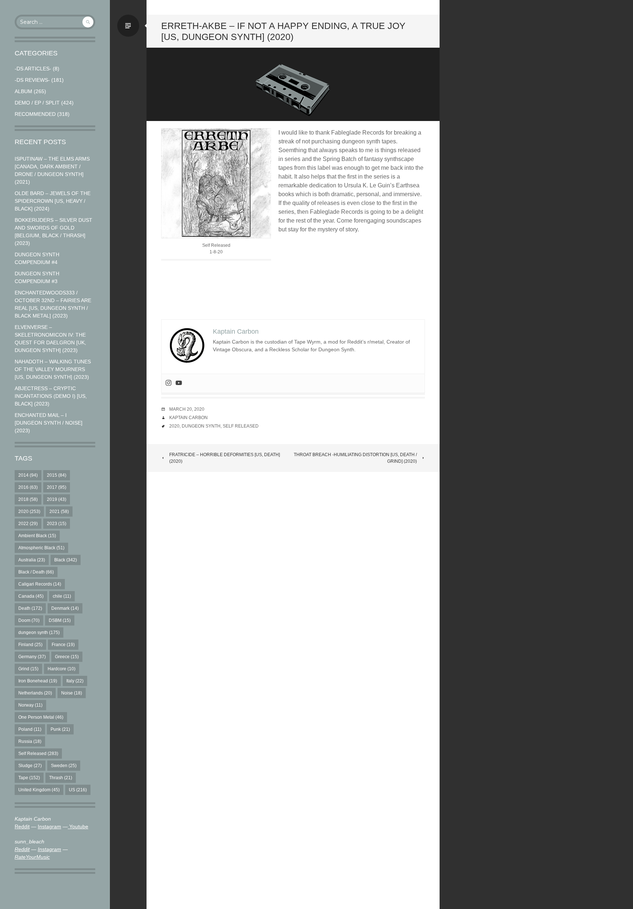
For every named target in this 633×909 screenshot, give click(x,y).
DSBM (60, 620)
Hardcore (61, 668)
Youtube (78, 826)
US (78, 789)
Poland (29, 729)
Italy (75, 680)
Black (65, 559)
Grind (28, 668)
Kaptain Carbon (188, 417)
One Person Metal (40, 717)
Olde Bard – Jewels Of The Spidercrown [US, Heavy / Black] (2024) (52, 201)
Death (30, 608)
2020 (29, 511)
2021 (59, 511)
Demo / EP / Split (37, 103)
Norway (30, 705)
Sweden (64, 765)
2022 (28, 523)
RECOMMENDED (35, 114)
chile (62, 596)
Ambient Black (37, 535)
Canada (31, 596)
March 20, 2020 (186, 409)
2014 (28, 475)
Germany (32, 656)
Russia (29, 741)
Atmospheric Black (41, 547)
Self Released (38, 753)
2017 (56, 487)
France (63, 644)
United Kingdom (39, 789)
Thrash (60, 777)
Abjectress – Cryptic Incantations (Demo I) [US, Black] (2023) (51, 396)
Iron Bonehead (37, 680)
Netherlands (35, 693)
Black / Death (36, 572)
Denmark (65, 608)
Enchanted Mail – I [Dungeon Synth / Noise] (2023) (48, 422)
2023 (56, 523)
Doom (29, 620)
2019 (56, 499)
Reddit (22, 826)
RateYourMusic (32, 857)
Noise (71, 693)
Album (23, 91)
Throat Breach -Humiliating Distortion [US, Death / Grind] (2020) (355, 458)
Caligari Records (39, 584)
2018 (28, 499)
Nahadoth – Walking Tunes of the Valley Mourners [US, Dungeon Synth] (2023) (53, 369)
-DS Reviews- (32, 80)
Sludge (30, 765)
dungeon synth (39, 632)
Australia (31, 559)
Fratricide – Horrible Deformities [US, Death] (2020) (224, 458)
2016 (28, 487)
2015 (56, 475)
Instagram (49, 826)
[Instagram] (168, 383)
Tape (29, 777)
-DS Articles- (33, 69)
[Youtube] (178, 383)
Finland (30, 644)
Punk (60, 729)
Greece (67, 656)
